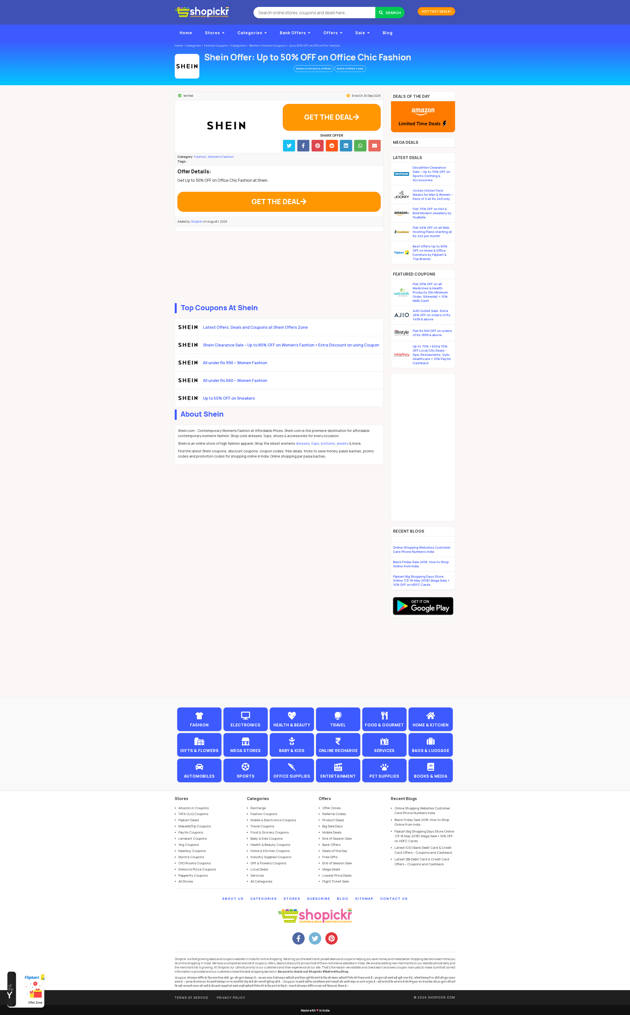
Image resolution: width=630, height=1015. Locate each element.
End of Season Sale (337, 838)
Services (257, 875)
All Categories (261, 881)
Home (186, 32)
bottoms (328, 443)
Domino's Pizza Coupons (197, 869)
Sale (360, 32)
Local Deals (259, 869)
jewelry (342, 443)
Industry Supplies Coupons (271, 857)
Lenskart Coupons (192, 838)
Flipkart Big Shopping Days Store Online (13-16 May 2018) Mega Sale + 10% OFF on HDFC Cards (421, 580)
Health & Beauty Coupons (270, 844)
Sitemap (364, 898)
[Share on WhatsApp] (360, 145)
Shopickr (197, 221)
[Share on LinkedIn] (346, 145)
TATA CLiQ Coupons (193, 814)
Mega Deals (331, 869)
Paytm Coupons (190, 832)
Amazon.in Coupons (193, 808)
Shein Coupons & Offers (313, 68)
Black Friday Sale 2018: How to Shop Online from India (421, 564)
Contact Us (394, 898)
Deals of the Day (334, 851)
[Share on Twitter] (289, 145)
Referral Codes (334, 814)
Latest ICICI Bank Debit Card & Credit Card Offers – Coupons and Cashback (423, 850)
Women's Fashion (221, 156)
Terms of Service (191, 998)
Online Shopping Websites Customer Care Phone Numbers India (422, 549)
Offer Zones (331, 808)
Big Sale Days (332, 826)
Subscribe (318, 898)
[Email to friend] (374, 145)
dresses (303, 443)
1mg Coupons (188, 844)
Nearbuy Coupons (192, 851)
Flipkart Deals (188, 820)
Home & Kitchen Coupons (270, 851)
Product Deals (333, 820)
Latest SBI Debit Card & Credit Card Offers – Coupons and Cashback (421, 861)
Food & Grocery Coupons (270, 832)
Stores (212, 32)
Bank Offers (293, 32)
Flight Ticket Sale (335, 881)
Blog (388, 32)
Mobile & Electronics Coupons (273, 820)
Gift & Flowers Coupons (268, 863)
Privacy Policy (231, 998)
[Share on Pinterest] (318, 145)
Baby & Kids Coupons (267, 838)
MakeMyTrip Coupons (194, 826)
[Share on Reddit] (332, 145)
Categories (249, 32)
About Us (233, 898)
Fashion (200, 156)
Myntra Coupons (191, 857)
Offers (330, 32)
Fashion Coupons (264, 814)
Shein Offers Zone (350, 68)
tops (315, 443)
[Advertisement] (279, 266)
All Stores (185, 881)
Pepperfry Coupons (193, 875)
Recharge (258, 808)
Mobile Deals (331, 832)
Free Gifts (329, 857)
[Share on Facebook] (303, 145)
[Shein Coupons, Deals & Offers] (187, 66)
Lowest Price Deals (336, 875)
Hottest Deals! (436, 11)
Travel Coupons (262, 826)
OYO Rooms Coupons (194, 863)
